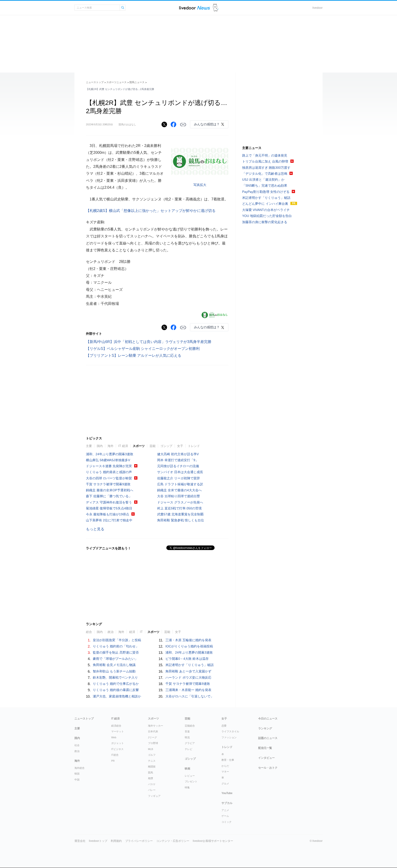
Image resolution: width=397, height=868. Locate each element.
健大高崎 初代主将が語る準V (178, 454)
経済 (132, 632)
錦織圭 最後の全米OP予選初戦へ (109, 490)
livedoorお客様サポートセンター (213, 841)
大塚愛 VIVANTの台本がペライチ (266, 210)
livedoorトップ (98, 841)
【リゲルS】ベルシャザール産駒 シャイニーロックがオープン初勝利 (143, 349)
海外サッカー (155, 725)
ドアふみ (216, 8)
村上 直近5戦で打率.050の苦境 (179, 508)
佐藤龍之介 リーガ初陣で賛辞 (178, 478)
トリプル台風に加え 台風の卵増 (265, 161)
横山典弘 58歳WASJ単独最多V (108, 460)
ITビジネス (117, 749)
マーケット (117, 731)
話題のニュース (268, 738)
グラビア (190, 743)
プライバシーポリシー (139, 841)
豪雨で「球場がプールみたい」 (115, 658)
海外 (110, 446)
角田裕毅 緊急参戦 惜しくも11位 (180, 520)
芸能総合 (190, 725)
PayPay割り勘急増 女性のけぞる (265, 192)
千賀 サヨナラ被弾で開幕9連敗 (108, 484)
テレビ (188, 749)
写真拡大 (199, 185)
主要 (89, 446)
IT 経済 (123, 446)
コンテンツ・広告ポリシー (172, 841)
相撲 (150, 778)
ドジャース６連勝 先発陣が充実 (109, 466)
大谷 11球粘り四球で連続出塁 (178, 496)
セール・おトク (268, 767)
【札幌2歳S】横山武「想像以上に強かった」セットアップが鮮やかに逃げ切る (151, 211)
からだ (225, 765)
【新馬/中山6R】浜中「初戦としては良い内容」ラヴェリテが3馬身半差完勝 (148, 342)
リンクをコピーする (183, 124)
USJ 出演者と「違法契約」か (263, 179)
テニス (152, 760)
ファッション (229, 737)
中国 (76, 779)
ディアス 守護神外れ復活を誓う (109, 502)
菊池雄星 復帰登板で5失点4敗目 (109, 508)
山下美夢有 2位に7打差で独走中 (109, 520)
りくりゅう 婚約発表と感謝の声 (109, 472)
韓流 (187, 737)
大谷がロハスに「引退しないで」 (189, 696)
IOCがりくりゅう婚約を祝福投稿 (189, 646)
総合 (89, 632)
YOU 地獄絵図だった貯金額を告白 (267, 216)
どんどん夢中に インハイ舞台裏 (265, 203)
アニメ (225, 810)
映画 (187, 768)
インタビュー (266, 757)
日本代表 (153, 731)
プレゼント (191, 781)
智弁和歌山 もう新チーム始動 (114, 671)
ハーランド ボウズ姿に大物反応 (188, 677)
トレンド (194, 446)
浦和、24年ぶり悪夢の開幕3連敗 (109, 454)
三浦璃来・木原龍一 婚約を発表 (188, 690)
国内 (100, 446)
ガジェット (117, 743)
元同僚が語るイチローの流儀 (178, 466)
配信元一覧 (265, 748)
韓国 (76, 773)
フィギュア (154, 796)
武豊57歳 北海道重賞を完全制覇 (180, 514)
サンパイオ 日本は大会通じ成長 (180, 472)
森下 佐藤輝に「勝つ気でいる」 (109, 496)
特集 (187, 787)
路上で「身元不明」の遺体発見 (264, 155)
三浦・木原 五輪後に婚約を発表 (188, 640)
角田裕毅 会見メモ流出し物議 (114, 665)
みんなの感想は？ (207, 124)
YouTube (227, 793)
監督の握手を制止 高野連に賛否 (116, 652)
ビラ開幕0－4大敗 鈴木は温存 (187, 658)
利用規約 (116, 841)
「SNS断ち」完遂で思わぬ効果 (264, 185)
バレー (152, 790)
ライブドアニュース (194, 8)
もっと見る (95, 529)
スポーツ (139, 446)
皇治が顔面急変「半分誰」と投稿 (117, 640)
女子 (180, 446)
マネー (225, 771)
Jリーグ (152, 737)
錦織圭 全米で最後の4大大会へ (179, 490)
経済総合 (116, 725)
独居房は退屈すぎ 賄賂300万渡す (266, 167)
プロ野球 (153, 743)
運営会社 (79, 841)
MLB (150, 749)
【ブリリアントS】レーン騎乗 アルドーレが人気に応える (133, 355)
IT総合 (115, 754)
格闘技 (152, 766)
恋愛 (224, 725)
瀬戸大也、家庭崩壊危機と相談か (117, 696)
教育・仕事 (227, 759)
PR (113, 760)
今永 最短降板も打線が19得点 (107, 514)
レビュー (190, 775)
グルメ (225, 783)
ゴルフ (152, 754)
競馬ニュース (137, 82)
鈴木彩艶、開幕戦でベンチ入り (115, 677)
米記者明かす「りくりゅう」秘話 (189, 665)
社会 (76, 745)
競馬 (150, 772)
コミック (226, 821)
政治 (110, 632)
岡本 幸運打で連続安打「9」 (177, 460)
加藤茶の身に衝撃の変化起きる (264, 222)
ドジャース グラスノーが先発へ (180, 502)
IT (141, 632)
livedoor (317, 7)
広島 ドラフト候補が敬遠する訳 (180, 484)
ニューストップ (95, 82)
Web (113, 737)
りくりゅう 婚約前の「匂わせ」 (116, 646)
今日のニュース (268, 718)
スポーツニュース (116, 82)
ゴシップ (166, 446)
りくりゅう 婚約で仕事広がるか (116, 683)
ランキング (265, 728)
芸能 (153, 446)
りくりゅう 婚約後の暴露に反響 (116, 690)
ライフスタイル (230, 731)
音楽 (187, 731)
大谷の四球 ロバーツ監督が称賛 (109, 478)
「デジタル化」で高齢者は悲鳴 (264, 173)
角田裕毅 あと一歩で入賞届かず (188, 671)
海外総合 (79, 768)
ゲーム (225, 816)
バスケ (152, 784)
